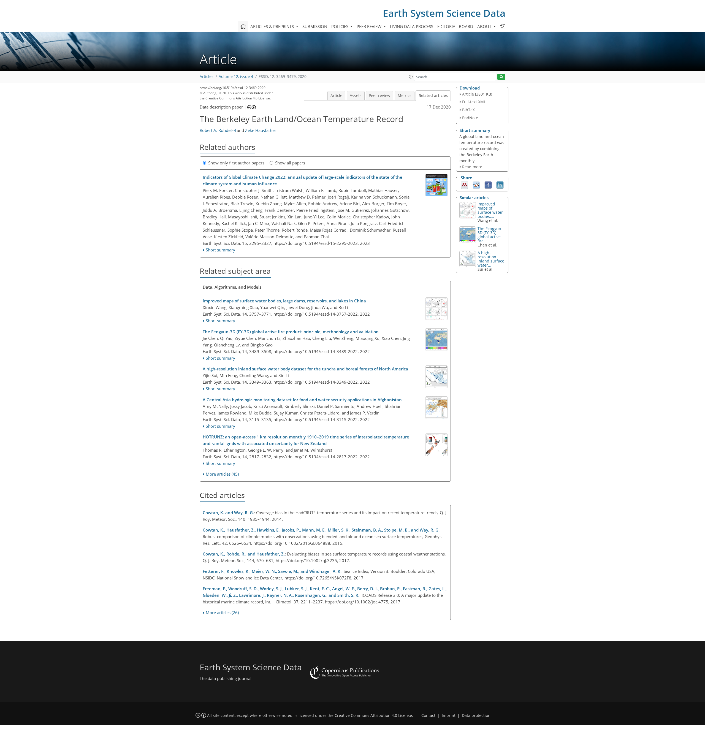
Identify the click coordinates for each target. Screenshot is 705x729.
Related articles (433, 95)
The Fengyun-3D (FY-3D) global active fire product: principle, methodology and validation (291, 331)
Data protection (476, 715)
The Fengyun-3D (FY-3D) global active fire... (490, 234)
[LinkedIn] (500, 185)
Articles (206, 76)
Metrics (404, 95)
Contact (428, 715)
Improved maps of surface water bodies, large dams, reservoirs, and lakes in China (284, 300)
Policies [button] (340, 26)
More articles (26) (222, 612)
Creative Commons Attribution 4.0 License (373, 715)
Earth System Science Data (444, 13)
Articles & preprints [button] (272, 26)
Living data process (411, 26)
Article (336, 95)
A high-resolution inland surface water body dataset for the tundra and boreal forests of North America (305, 369)
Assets (356, 95)
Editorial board (455, 26)
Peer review (379, 95)
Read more (472, 166)
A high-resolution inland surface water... (491, 259)
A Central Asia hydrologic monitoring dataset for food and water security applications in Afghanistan (302, 399)
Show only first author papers (236, 163)
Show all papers (290, 163)
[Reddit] (476, 185)
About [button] (484, 26)
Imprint (448, 715)
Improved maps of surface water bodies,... (490, 210)
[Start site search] (501, 77)
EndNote (470, 117)
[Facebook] (488, 185)
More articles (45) (222, 474)
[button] (411, 76)
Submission (314, 26)
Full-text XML (474, 101)
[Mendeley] (464, 185)
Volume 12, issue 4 (236, 76)
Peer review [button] (370, 26)
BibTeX (468, 109)
